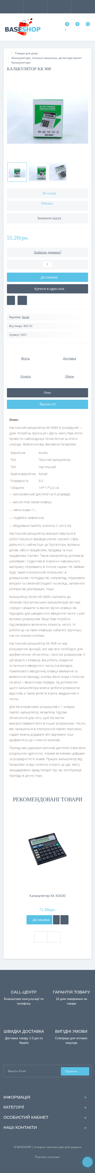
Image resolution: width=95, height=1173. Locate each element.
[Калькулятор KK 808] (47, 116)
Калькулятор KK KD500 (47, 895)
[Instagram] (51, 1086)
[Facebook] (44, 1086)
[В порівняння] (22, 300)
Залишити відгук (49, 218)
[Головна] (8, 53)
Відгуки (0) (48, 404)
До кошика (41, 919)
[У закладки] (56, 919)
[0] (66, 28)
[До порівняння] (64, 919)
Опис (47, 392)
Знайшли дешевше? (47, 252)
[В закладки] (11, 300)
